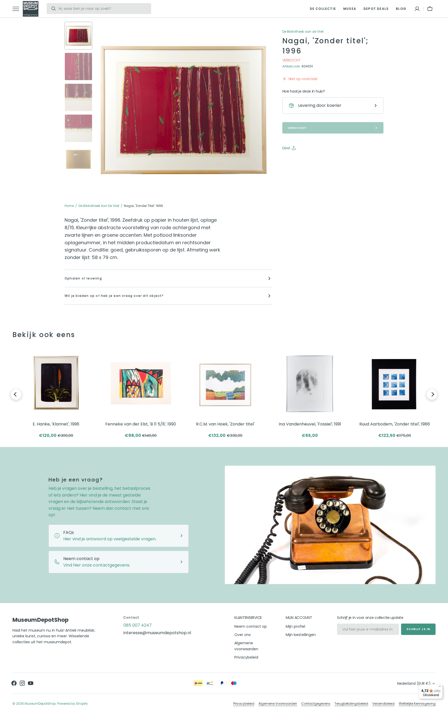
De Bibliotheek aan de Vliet (99, 206)
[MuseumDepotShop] (30, 9)
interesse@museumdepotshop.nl (157, 633)
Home (69, 206)
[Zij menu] (17, 9)
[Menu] (440, 687)
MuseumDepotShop (40, 703)
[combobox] (103, 8)
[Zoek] (51, 8)
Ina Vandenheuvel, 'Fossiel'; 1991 (310, 424)
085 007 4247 (137, 625)
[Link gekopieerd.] (320, 161)
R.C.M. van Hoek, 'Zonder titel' (225, 424)
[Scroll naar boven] (442, 707)
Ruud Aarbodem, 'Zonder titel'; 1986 (394, 424)
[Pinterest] (310, 161)
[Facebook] (300, 161)
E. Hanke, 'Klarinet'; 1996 (56, 424)
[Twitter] (290, 161)
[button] (417, 9)
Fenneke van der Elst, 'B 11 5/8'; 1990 (140, 424)
